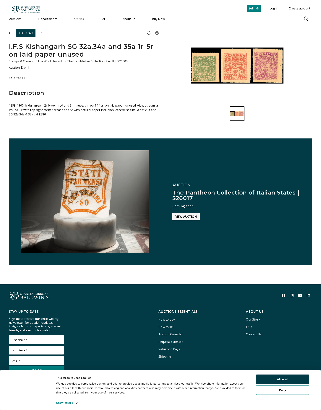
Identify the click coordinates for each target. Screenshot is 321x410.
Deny (282, 390)
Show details (64, 402)
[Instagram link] (291, 295)
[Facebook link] (283, 295)
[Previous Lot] (11, 33)
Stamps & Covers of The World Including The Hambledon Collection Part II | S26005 (68, 61)
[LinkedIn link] (308, 295)
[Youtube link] (300, 295)
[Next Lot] (40, 33)
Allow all (282, 379)
